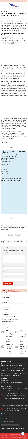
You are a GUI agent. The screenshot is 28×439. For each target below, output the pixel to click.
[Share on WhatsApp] (8, 235)
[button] (26, 182)
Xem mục (4, 142)
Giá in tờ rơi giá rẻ (5, 297)
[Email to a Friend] (15, 235)
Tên (4, 265)
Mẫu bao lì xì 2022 (5, 307)
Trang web (5, 277)
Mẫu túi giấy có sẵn (6, 312)
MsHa (12, 19)
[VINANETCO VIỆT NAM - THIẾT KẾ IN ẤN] (14, 5)
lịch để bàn (22, 365)
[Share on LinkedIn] (20, 235)
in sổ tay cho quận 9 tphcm (7, 241)
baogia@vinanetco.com (6, 377)
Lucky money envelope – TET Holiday (10, 319)
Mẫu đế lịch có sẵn (6, 314)
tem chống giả (16, 365)
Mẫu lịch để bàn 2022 (6, 309)
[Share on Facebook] (10, 235)
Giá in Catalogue (5, 292)
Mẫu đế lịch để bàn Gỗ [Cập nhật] (9, 316)
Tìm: (11, 147)
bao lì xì (2, 367)
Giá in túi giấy (4, 302)
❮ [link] (21, 221)
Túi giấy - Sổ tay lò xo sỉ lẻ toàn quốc (15, 428)
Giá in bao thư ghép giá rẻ (7, 295)
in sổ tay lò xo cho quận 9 (17, 241)
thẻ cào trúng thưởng (8, 365)
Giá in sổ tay (4, 304)
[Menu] (2, 5)
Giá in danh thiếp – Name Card (8, 300)
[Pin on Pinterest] (17, 235)
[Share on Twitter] (13, 235)
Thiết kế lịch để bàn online (7, 321)
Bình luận (5, 254)
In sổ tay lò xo (4, 11)
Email (4, 271)
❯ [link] (24, 221)
